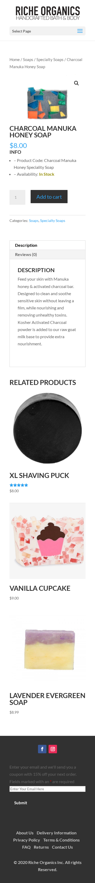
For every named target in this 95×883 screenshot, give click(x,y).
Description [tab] (26, 245)
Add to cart (49, 196)
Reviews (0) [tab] (26, 254)
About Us (25, 832)
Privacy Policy (26, 839)
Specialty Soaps (50, 59)
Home (15, 59)
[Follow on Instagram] (53, 749)
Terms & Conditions (61, 839)
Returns (41, 846)
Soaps (28, 59)
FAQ (26, 846)
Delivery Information (57, 832)
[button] (76, 83)
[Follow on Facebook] (42, 749)
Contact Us (62, 846)
